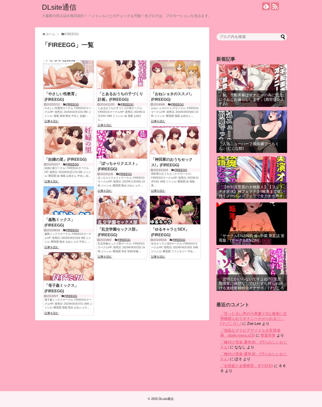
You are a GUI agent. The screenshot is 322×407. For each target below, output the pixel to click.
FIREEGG (72, 104)
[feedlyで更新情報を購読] (266, 6)
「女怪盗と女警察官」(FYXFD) (246, 366)
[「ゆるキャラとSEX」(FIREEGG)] (175, 210)
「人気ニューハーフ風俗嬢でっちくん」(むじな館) (249, 146)
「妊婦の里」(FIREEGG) (66, 159)
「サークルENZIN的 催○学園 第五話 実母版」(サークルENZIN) (252, 238)
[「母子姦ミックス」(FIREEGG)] (68, 266)
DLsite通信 (59, 7)
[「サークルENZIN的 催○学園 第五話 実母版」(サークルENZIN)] (251, 223)
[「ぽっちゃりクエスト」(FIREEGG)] (122, 144)
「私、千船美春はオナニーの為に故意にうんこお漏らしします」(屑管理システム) (251, 99)
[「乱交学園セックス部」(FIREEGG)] (122, 210)
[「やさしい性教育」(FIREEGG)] (68, 74)
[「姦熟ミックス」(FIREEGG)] (68, 200)
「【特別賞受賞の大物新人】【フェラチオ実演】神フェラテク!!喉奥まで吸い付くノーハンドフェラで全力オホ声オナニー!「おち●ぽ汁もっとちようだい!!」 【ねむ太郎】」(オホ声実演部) (252, 196)
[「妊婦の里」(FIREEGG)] (68, 140)
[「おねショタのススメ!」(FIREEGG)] (175, 74)
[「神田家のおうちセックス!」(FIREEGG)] (175, 140)
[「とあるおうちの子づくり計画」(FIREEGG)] (122, 74)
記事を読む (52, 121)
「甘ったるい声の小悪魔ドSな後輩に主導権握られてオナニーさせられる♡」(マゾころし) (253, 319)
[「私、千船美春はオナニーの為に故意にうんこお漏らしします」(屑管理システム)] (251, 85)
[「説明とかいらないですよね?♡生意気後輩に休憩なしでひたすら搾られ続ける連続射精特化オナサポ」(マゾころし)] (251, 269)
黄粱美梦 (268, 335)
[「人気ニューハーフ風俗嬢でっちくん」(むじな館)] (251, 131)
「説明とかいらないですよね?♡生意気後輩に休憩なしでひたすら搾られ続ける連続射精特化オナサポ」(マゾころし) (251, 286)
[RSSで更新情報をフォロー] (275, 6)
